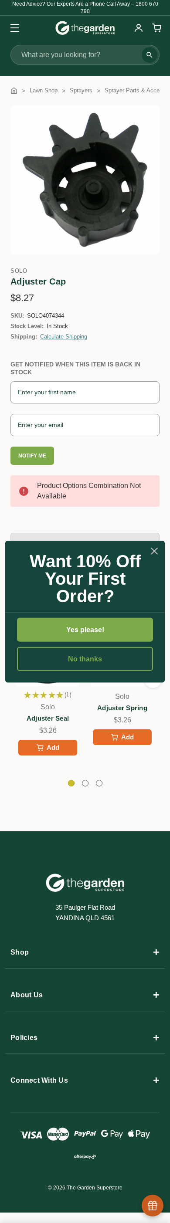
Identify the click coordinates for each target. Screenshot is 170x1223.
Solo (18, 271)
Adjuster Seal (48, 718)
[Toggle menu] (12, 28)
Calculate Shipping (63, 336)
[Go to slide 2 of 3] (85, 783)
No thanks (85, 659)
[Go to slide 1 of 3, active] (71, 783)
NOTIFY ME (32, 456)
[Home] (13, 90)
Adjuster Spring (122, 707)
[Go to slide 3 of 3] (99, 783)
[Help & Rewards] (152, 1205)
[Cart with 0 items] (155, 28)
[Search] (149, 55)
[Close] (154, 550)
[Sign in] (138, 28)
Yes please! (85, 629)
